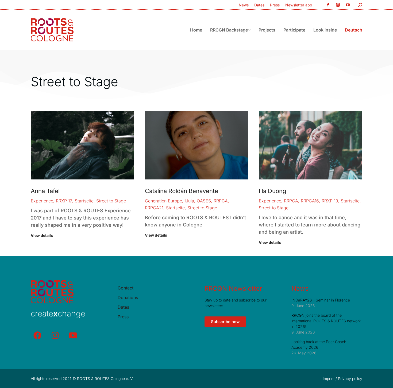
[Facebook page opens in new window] (328, 5)
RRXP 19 (330, 200)
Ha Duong (272, 190)
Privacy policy (350, 378)
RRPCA (221, 200)
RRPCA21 (154, 207)
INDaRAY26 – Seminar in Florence (320, 300)
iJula (189, 200)
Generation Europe (163, 200)
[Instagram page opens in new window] (338, 5)
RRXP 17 (64, 200)
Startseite (84, 200)
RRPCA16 (310, 200)
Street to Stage (111, 200)
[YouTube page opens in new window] (348, 5)
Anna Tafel (45, 190)
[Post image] (82, 145)
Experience (42, 200)
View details (42, 235)
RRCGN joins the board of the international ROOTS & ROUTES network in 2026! (326, 321)
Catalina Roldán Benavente (181, 190)
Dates (123, 307)
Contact (125, 288)
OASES (204, 200)
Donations (128, 297)
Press (123, 316)
